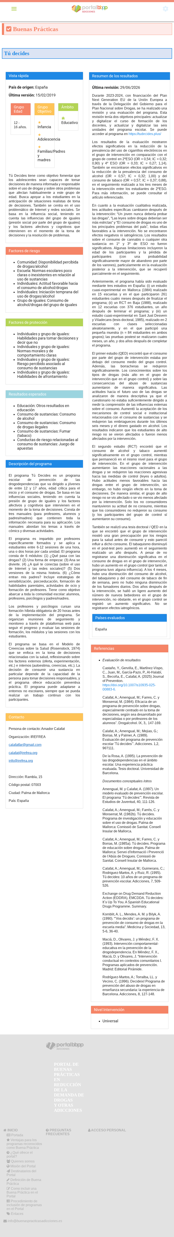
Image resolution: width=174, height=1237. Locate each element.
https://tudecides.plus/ (145, 134)
